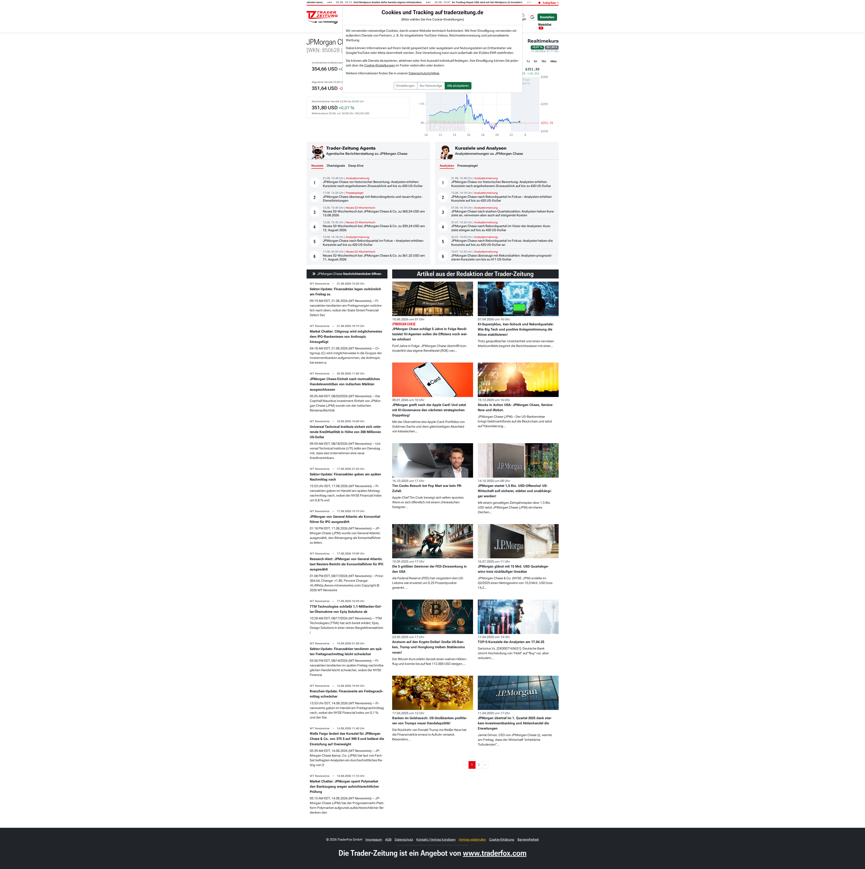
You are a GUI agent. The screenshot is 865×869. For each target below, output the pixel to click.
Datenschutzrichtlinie (424, 73)
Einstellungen (405, 85)
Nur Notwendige (431, 85)
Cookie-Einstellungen (379, 65)
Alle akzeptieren (458, 85)
